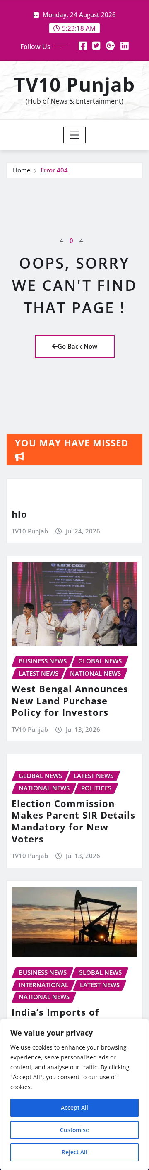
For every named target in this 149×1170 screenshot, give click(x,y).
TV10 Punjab (74, 84)
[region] (74, 1094)
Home (22, 170)
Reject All (74, 1152)
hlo (19, 514)
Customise (74, 1130)
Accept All (74, 1107)
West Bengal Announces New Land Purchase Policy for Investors (70, 700)
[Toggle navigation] (74, 135)
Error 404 (54, 170)
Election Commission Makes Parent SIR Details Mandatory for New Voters (73, 821)
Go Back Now (77, 346)
